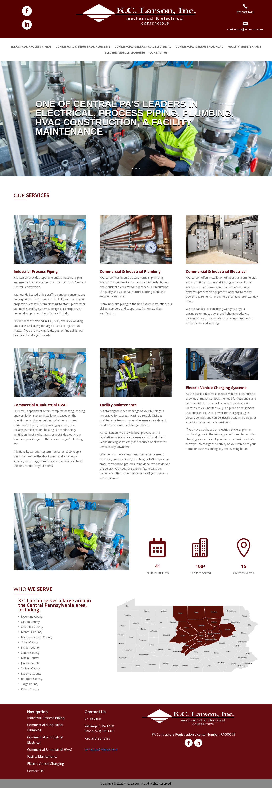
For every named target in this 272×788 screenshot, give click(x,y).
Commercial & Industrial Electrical (143, 46)
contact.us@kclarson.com (101, 749)
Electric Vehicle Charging (125, 52)
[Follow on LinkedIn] (27, 25)
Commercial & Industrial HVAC (199, 46)
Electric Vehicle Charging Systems (216, 387)
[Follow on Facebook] (27, 11)
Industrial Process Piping (31, 46)
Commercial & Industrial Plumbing (83, 46)
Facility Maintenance (244, 46)
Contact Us (158, 52)
